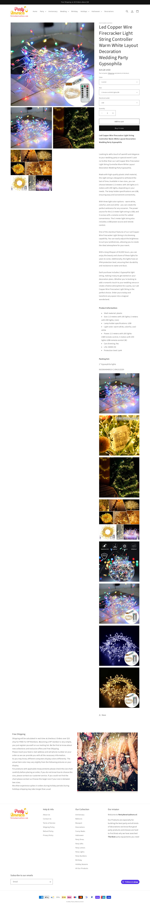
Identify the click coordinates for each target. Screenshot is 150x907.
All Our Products (81, 868)
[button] (43, 11)
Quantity (102, 108)
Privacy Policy (48, 835)
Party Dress (79, 839)
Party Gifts (79, 844)
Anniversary (79, 815)
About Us (46, 815)
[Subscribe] (50, 882)
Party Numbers (81, 856)
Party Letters (80, 848)
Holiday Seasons (81, 864)
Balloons (78, 819)
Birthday (78, 860)
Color (101, 77)
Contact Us (47, 819)
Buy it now (119, 128)
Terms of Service (49, 823)
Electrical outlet (104, 98)
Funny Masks (80, 831)
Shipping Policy (49, 827)
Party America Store (77, 901)
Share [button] (104, 715)
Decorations (80, 827)
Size (100, 88)
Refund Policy (48, 831)
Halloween (79, 835)
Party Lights (79, 852)
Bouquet (78, 823)
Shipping (111, 73)
